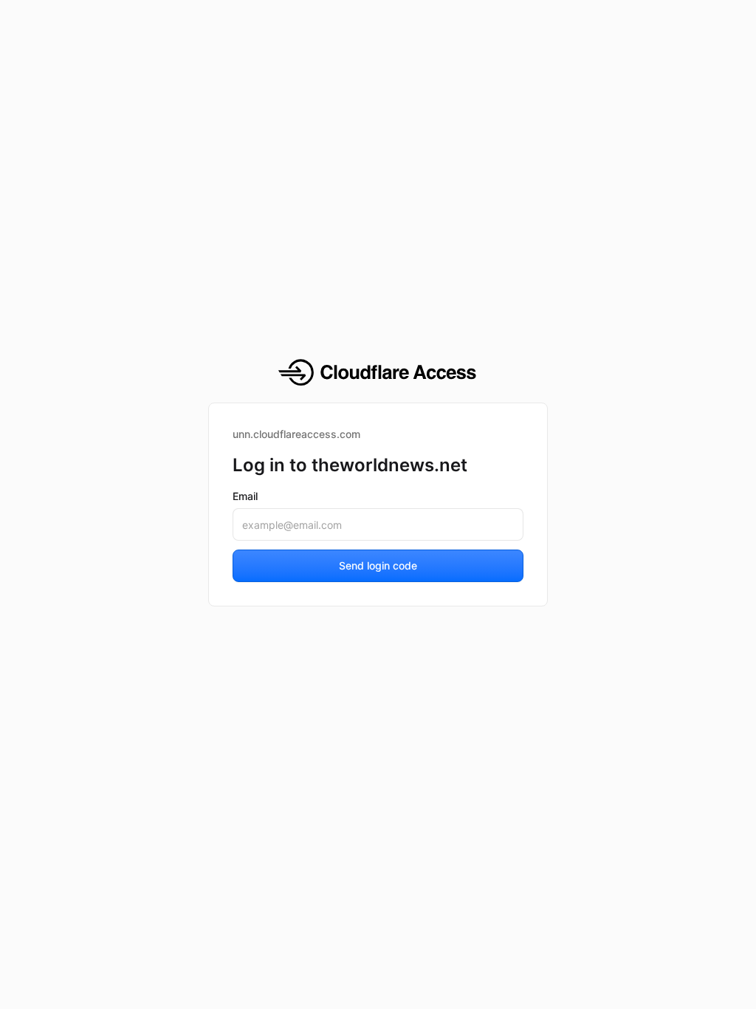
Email (245, 496)
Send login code (378, 565)
